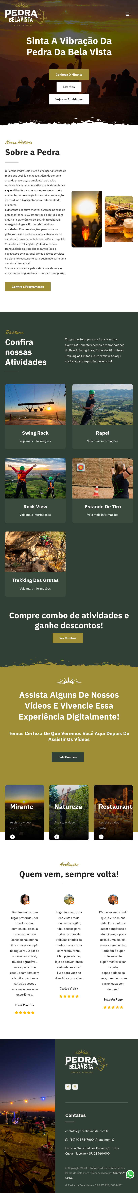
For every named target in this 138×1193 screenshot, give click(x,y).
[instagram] (75, 1087)
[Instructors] (113, 812)
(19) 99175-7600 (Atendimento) (92, 1140)
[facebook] (68, 1087)
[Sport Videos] (24, 812)
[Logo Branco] (26, 4)
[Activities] (69, 812)
